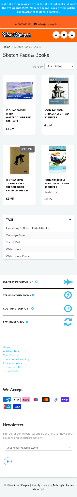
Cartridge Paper (16, 235)
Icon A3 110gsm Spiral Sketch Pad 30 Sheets (56, 183)
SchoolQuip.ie (21, 485)
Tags (10, 219)
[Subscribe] (69, 448)
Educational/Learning (16, 359)
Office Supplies (12, 363)
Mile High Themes (63, 485)
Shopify (36, 485)
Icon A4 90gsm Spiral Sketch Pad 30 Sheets (56, 114)
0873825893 (25, 24)
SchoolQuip (38, 489)
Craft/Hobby (11, 355)
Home (6, 46)
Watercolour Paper (17, 256)
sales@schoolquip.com (50, 24)
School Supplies (12, 367)
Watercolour (13, 249)
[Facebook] (8, 461)
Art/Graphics (11, 351)
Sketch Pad (13, 242)
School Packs (11, 371)
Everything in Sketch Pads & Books (27, 228)
